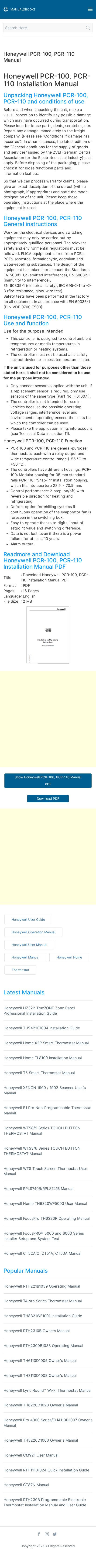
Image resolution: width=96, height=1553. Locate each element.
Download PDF (48, 799)
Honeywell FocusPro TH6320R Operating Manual (46, 1218)
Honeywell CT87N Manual (26, 1484)
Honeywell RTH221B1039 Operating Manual (41, 1286)
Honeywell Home (69, 957)
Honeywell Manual (25, 957)
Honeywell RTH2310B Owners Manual (36, 1330)
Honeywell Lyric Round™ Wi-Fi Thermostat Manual (47, 1390)
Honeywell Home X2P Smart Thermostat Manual (46, 1043)
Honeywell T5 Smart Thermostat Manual (39, 1072)
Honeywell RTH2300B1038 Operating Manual (43, 1345)
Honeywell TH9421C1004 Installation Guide (41, 1028)
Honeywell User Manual (29, 945)
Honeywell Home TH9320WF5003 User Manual (45, 1203)
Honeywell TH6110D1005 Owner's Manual (40, 1360)
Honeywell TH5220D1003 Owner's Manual (40, 1440)
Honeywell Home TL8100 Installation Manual (42, 1057)
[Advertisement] (48, 719)
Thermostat (20, 970)
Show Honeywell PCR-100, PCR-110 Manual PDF (48, 780)
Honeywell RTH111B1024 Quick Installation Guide (46, 1470)
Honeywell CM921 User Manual (30, 1455)
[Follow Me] (39, 1534)
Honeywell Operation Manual (33, 932)
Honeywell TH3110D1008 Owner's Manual (40, 1375)
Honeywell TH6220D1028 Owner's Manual (40, 1405)
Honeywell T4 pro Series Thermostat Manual (42, 1301)
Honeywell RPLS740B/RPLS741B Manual (38, 1188)
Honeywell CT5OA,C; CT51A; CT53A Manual (42, 1253)
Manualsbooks (23, 9)
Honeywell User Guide (28, 919)
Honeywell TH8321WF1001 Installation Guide (42, 1315)
